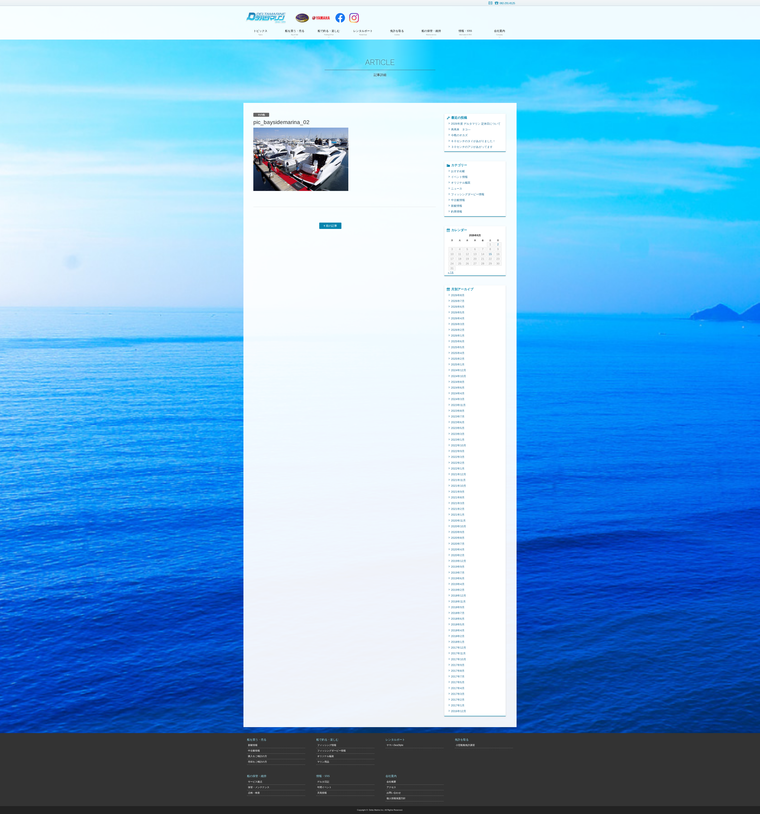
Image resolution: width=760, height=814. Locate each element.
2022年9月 (458, 451)
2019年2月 (458, 589)
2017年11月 (458, 653)
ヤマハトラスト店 (302, 18)
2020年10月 (458, 526)
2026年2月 (458, 329)
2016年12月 (458, 711)
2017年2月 (458, 699)
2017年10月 (458, 659)
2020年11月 (458, 520)
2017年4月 (458, 688)
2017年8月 (458, 670)
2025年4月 (458, 353)
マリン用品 (323, 761)
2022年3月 (458, 456)
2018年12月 (458, 595)
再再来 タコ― (460, 129)
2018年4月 (458, 630)
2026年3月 (458, 324)
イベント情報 (459, 176)
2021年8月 (458, 497)
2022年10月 (458, 445)
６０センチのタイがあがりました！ (473, 141)
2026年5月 (458, 312)
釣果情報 (456, 211)
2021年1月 (458, 514)
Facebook (340, 18)
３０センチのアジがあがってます (472, 146)
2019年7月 (458, 572)
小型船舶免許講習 (465, 745)
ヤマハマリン (320, 18)
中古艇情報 (458, 200)
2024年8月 (458, 381)
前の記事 (331, 225)
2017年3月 (458, 693)
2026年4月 (458, 318)
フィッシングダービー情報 (467, 194)
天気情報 (322, 792)
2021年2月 (458, 508)
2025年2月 (458, 358)
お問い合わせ (490, 3)
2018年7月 (458, 613)
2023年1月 (458, 439)
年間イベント (324, 787)
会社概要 (391, 781)
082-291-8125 (507, 3)
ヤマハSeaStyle (395, 745)
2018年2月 (458, 636)
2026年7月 (458, 301)
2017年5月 (458, 682)
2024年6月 (458, 387)
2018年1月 (458, 641)
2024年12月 (458, 370)
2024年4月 (458, 393)
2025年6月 (458, 341)
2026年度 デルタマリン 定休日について (476, 123)
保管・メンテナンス (258, 787)
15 (490, 254)
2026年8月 (458, 295)
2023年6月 (458, 422)
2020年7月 (458, 543)
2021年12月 (458, 474)
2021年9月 (458, 491)
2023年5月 (458, 428)
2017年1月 (458, 705)
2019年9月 (458, 566)
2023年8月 (458, 410)
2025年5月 (458, 347)
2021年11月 (458, 480)
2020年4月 (458, 549)
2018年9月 (458, 607)
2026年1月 (458, 335)
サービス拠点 (255, 781)
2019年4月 (458, 584)
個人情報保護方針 (396, 798)
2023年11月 (458, 405)
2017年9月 (458, 665)
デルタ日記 (323, 781)
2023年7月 (458, 416)
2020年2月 (458, 555)
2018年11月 (458, 601)
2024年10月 (458, 376)
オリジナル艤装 (460, 182)
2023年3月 (458, 433)
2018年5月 (458, 624)
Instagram (354, 18)
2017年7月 (458, 676)
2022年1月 (458, 468)
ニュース (456, 188)
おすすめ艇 (458, 171)
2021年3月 (458, 503)
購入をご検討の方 (257, 756)
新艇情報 (456, 205)
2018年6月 (458, 618)
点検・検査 (254, 792)
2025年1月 (458, 364)
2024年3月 (458, 399)
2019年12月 (458, 561)
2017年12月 (458, 647)
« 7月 (451, 272)
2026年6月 (458, 306)
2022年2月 (458, 462)
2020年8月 (458, 537)
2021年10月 (458, 485)
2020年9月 (458, 532)
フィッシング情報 (326, 745)
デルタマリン (265, 18)
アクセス (391, 787)
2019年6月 (458, 578)
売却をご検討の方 (257, 761)
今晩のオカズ (459, 135)
